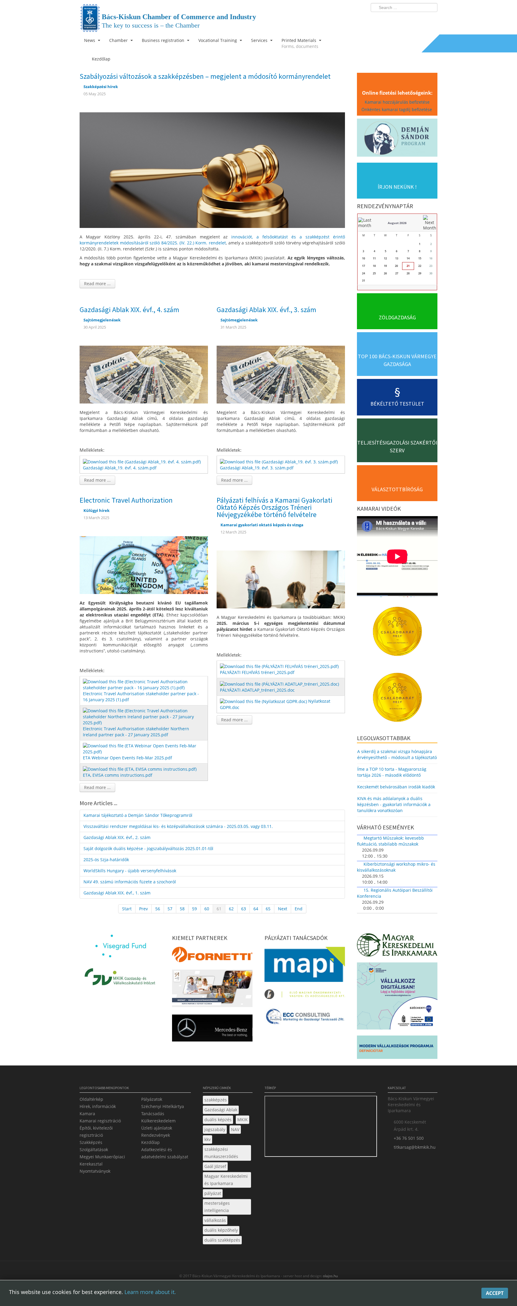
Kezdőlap (150, 1142)
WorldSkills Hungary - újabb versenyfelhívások (129, 870)
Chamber (119, 40)
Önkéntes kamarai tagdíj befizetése (397, 109)
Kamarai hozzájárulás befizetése (397, 102)
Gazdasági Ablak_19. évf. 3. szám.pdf (257, 468)
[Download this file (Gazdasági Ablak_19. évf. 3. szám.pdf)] (279, 461)
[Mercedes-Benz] (212, 1030)
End (298, 909)
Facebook (398, 20)
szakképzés (215, 1100)
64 (255, 909)
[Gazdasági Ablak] (144, 373)
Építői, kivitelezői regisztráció (96, 1131)
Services (260, 40)
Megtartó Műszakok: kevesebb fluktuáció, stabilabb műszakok (390, 841)
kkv (207, 1139)
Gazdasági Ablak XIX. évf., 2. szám (116, 837)
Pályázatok (151, 1099)
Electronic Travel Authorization (126, 500)
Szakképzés (91, 1142)
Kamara (87, 1113)
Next (282, 909)
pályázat (212, 1193)
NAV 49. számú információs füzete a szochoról (129, 882)
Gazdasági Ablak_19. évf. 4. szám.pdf (119, 468)
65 (268, 909)
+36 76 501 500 (409, 1138)
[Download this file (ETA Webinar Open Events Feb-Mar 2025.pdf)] (144, 748)
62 (231, 909)
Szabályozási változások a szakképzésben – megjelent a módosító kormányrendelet (205, 76)
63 (243, 909)
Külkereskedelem (158, 1121)
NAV (235, 1129)
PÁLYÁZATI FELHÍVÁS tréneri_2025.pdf (257, 672)
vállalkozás (215, 1220)
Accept (495, 1293)
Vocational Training (218, 40)
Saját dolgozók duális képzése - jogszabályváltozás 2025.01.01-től (148, 848)
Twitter (409, 20)
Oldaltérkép (91, 1099)
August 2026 (397, 223)
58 (182, 909)
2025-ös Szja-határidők (106, 859)
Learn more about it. (150, 1292)
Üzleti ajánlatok (156, 1128)
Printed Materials (300, 43)
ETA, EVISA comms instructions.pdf (117, 775)
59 (194, 909)
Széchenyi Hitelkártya (162, 1106)
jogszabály (214, 1129)
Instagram (420, 20)
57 (170, 909)
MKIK (242, 1119)
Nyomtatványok (95, 1171)
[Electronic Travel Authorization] (144, 564)
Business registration (163, 40)
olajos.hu (330, 1275)
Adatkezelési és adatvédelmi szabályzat (164, 1153)
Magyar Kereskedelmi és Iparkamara (226, 1179)
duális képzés (218, 1119)
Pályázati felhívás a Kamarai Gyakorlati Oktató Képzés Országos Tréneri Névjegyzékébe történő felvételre (274, 507)
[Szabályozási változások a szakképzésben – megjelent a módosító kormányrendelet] (212, 169)
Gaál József (215, 1166)
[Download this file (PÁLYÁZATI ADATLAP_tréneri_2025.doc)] (280, 683)
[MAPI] (304, 966)
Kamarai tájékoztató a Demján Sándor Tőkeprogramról (137, 815)
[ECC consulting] (304, 1018)
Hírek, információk (98, 1106)
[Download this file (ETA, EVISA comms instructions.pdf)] (140, 769)
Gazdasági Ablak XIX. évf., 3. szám (266, 309)
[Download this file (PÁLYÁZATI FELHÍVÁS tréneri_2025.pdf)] (280, 666)
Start (127, 909)
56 (157, 909)
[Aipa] (212, 990)
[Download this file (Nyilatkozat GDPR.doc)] (264, 701)
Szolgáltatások (94, 1149)
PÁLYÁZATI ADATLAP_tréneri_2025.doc (257, 690)
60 (206, 909)
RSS (431, 20)
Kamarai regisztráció (100, 1121)
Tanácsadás (152, 1113)
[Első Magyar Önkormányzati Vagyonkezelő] (304, 996)
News (90, 40)
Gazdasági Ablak (220, 1109)
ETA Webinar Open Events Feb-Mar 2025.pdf (127, 758)
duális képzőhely (221, 1230)
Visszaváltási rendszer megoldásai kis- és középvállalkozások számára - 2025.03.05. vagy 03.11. (178, 826)
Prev (143, 909)
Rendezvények (155, 1135)
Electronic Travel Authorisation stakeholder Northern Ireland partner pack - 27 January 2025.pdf (136, 731)
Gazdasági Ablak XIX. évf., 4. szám (129, 309)
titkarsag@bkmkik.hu (415, 1147)
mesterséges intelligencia (217, 1206)
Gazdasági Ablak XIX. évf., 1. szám (116, 893)
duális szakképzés (222, 1240)
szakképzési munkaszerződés (221, 1152)
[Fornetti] (212, 956)
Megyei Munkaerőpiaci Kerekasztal (102, 1160)
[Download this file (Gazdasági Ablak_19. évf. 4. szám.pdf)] (142, 461)
